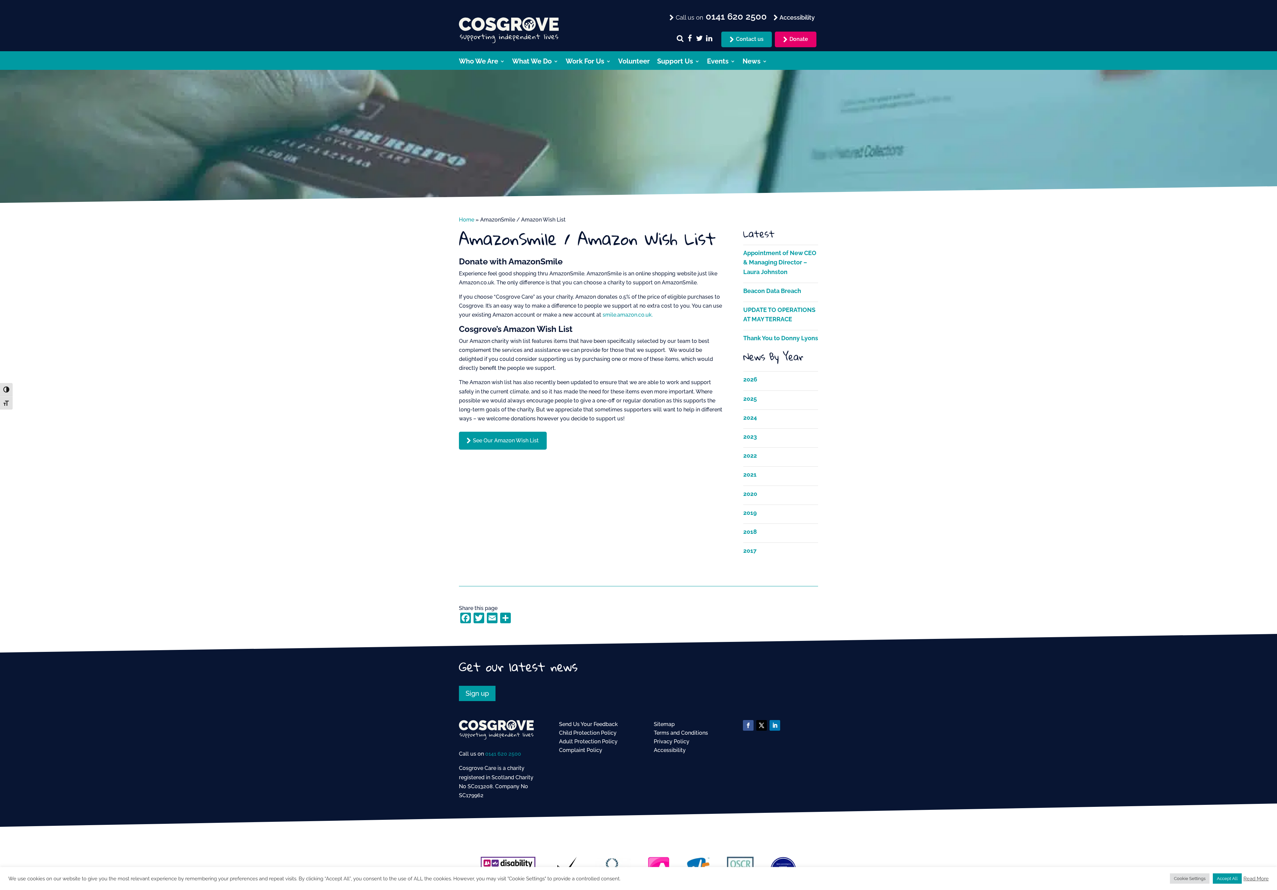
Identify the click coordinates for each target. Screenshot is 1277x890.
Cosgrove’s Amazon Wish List (516, 329)
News (752, 62)
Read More (1256, 878)
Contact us (750, 39)
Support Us (675, 62)
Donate (798, 39)
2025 (750, 398)
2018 (750, 531)
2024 (750, 417)
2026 (750, 379)
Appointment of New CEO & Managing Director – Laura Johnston (779, 262)
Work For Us (585, 62)
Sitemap (664, 724)
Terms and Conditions (681, 733)
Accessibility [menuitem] (796, 17)
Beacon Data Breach (772, 290)
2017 (750, 550)
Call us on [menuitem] (720, 17)
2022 (750, 455)
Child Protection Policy (588, 733)
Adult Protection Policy (588, 741)
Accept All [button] (1227, 878)
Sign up (477, 693)
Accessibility (670, 750)
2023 (750, 436)
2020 (750, 493)
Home (466, 220)
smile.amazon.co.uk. (628, 315)
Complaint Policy (580, 750)
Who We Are (478, 62)
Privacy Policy (671, 741)
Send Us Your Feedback (588, 724)
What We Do (532, 62)
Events (718, 62)
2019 (750, 512)
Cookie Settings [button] (1190, 878)
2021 (750, 474)
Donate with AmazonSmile (511, 261)
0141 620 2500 (503, 754)
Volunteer (634, 62)
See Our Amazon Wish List (506, 440)
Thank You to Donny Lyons (780, 338)
